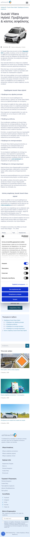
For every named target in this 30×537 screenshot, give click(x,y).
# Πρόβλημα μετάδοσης (11, 324)
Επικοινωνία (5, 473)
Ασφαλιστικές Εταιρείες (7, 463)
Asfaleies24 (3, 7)
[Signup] (26, 518)
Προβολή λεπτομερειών (18, 284)
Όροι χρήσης (5, 490)
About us (4, 466)
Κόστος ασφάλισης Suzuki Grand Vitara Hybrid (15, 330)
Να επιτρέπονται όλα (15, 289)
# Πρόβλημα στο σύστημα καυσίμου (14, 326)
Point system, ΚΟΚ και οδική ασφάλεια (10, 369)
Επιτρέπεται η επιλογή (15, 294)
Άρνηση (15, 299)
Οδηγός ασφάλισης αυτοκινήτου (10, 451)
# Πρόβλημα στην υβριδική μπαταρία (15, 322)
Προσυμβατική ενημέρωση (8, 485)
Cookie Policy (5, 470)
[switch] (26, 268)
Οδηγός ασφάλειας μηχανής (9, 453)
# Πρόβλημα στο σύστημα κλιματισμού (15, 328)
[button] (27, 3)
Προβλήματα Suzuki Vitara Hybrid (12, 320)
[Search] (27, 346)
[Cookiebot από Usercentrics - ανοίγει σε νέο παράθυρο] (21, 236)
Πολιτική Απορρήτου (7, 468)
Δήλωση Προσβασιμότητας (8, 488)
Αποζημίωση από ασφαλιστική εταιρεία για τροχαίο (13, 420)
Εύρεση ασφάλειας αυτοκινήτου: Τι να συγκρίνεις (12, 395)
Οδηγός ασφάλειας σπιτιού (8, 455)
